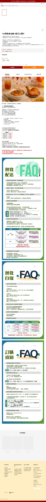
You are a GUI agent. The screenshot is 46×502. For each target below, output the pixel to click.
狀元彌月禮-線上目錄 (18, 472)
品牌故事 (6, 467)
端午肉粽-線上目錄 (27, 470)
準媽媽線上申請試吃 (17, 470)
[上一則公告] (1, 1)
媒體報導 (6, 476)
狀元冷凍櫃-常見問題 (27, 467)
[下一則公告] (44, 1)
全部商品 (2, 5)
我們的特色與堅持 (7, 469)
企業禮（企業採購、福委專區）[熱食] (11, 5)
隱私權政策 (6, 473)
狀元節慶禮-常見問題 (27, 469)
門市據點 (6, 470)
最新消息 (6, 474)
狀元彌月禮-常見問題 (18, 469)
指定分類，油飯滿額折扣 (7, 49)
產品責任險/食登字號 (8, 472)
